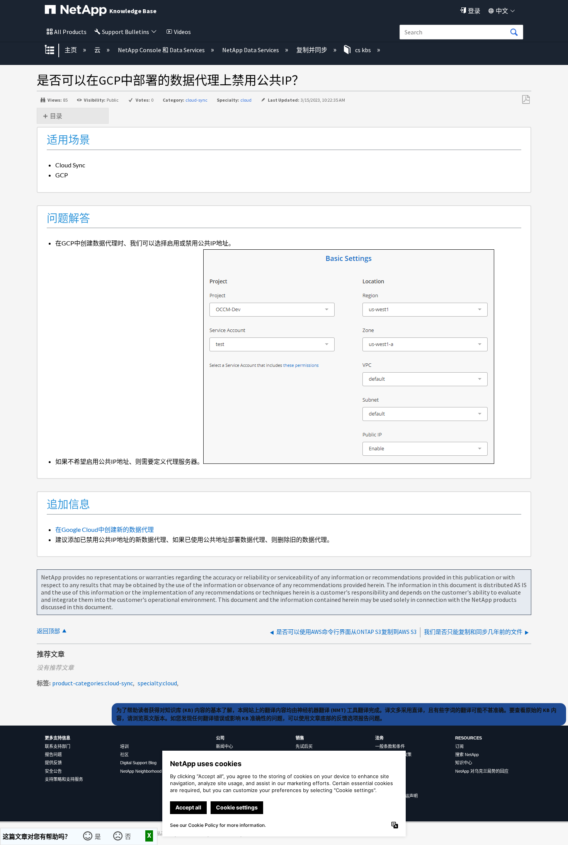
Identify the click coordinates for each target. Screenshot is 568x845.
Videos (182, 32)
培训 (124, 746)
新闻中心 (224, 746)
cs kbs (363, 50)
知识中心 (463, 762)
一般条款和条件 (390, 746)
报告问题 (53, 754)
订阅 (459, 746)
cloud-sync (196, 100)
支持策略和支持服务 (64, 779)
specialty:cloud (157, 683)
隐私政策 (161, 833)
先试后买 (304, 746)
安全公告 (53, 771)
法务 (379, 738)
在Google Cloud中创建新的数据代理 (104, 529)
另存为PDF (526, 99)
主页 (71, 50)
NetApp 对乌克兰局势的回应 (481, 771)
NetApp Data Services (251, 50)
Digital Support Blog (138, 762)
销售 (300, 738)
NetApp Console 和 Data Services (162, 50)
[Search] (514, 32)
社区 (124, 754)
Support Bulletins (125, 32)
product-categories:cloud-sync (92, 683)
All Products (70, 32)
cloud (246, 100)
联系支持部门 (57, 746)
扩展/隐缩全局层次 (54, 50)
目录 (56, 116)
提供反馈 (53, 762)
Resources (468, 738)
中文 (502, 11)
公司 (220, 738)
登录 (474, 11)
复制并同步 (312, 50)
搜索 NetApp (467, 754)
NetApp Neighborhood (141, 771)
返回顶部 (48, 631)
